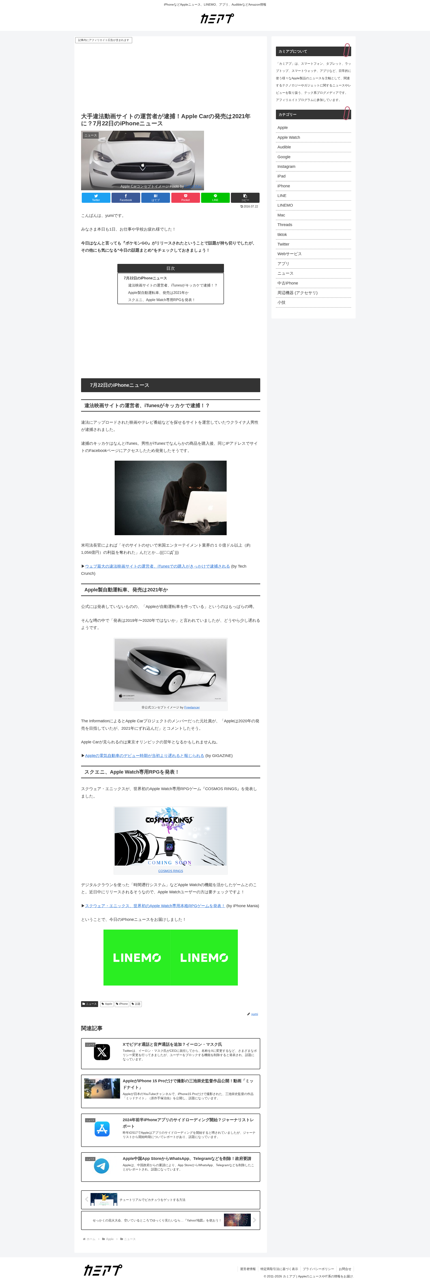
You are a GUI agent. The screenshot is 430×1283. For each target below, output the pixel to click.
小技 (281, 302)
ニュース (91, 1003)
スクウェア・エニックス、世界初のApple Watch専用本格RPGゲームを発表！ (155, 906)
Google (283, 157)
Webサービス (289, 254)
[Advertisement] (170, 77)
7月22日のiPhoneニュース (145, 278)
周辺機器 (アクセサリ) (297, 293)
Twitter (283, 244)
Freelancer (192, 707)
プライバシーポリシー (318, 1269)
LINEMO (285, 205)
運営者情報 (248, 1269)
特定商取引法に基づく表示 (279, 1269)
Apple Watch (288, 137)
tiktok (282, 234)
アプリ (283, 263)
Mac (281, 215)
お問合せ (345, 1269)
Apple (108, 1003)
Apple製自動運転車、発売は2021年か (158, 293)
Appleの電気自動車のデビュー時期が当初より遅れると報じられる (144, 755)
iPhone (123, 1003)
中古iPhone (287, 283)
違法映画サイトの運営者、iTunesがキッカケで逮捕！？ (173, 285)
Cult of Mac (193, 186)
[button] (245, 198)
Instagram (286, 166)
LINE (281, 195)
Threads (284, 224)
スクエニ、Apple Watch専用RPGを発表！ (162, 300)
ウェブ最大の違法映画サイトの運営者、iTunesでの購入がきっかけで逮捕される (157, 566)
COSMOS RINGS (170, 871)
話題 (137, 1003)
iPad (281, 176)
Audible (284, 147)
